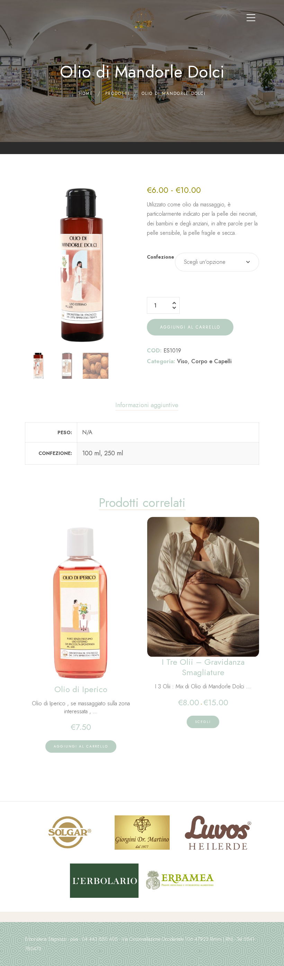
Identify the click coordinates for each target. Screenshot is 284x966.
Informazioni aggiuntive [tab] (146, 405)
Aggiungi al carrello (190, 327)
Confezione (160, 256)
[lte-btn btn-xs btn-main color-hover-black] (80, 746)
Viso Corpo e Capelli (204, 361)
